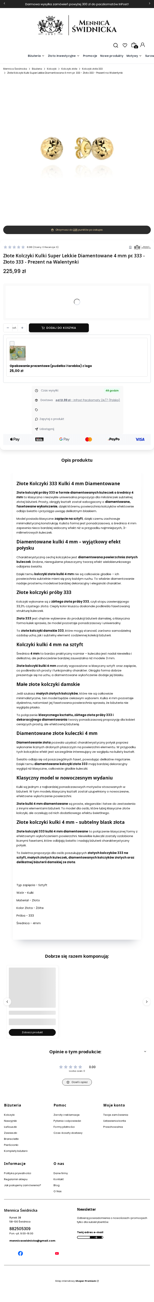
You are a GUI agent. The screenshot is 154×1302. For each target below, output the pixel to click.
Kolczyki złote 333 (92, 68)
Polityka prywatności (17, 1173)
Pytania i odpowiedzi (67, 1121)
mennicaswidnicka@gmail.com (32, 1241)
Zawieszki (10, 1133)
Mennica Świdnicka (15, 68)
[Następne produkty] (147, 1002)
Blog (56, 1185)
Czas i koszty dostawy (68, 1133)
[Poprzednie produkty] (7, 1002)
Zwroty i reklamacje (67, 1115)
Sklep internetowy (75, 1281)
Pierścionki (11, 1145)
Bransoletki (11, 1139)
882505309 (19, 1229)
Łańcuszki (10, 1127)
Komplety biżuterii (15, 1151)
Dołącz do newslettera (96, 1237)
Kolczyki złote (69, 68)
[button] (134, 56)
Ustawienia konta (114, 1121)
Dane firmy (61, 1173)
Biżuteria (37, 68)
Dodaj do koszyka (61, 328)
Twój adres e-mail (90, 1232)
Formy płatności (64, 1127)
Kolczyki (52, 68)
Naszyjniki (10, 1121)
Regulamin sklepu (16, 1179)
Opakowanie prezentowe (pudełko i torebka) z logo (51, 366)
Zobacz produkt (32, 1032)
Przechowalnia (113, 1127)
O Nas (58, 1191)
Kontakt (59, 1179)
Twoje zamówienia (115, 1115)
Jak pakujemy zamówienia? (22, 1185)
